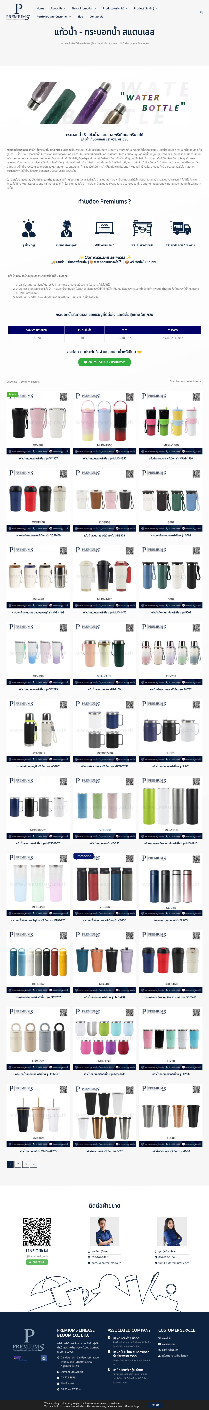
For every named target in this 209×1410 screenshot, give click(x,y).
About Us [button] (56, 8)
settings (134, 1406)
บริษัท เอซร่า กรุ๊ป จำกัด (128, 1370)
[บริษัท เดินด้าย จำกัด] (109, 1337)
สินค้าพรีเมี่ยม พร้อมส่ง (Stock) (83, 43)
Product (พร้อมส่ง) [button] (113, 8)
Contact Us (96, 17)
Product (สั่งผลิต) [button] (144, 8)
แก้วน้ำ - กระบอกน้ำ (110, 43)
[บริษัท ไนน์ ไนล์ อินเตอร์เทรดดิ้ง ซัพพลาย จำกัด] (109, 1351)
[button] (63, 8)
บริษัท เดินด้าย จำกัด (126, 1338)
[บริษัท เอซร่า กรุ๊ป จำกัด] (109, 1369)
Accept (155, 1405)
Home (40, 8)
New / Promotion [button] (82, 8)
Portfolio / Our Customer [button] (52, 17)
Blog (80, 17)
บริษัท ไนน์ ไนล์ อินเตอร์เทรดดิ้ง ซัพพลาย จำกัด (131, 1354)
